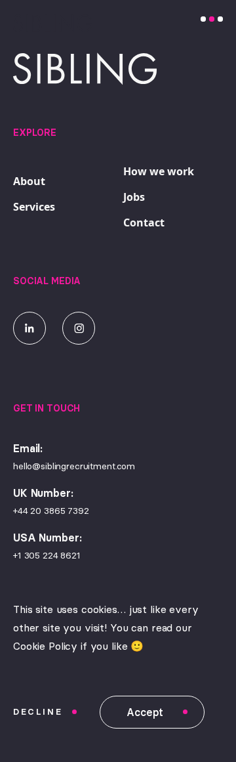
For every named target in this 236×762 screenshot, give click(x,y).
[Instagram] (78, 328)
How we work (158, 171)
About (29, 181)
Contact (144, 222)
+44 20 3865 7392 (51, 510)
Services (34, 207)
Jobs (134, 197)
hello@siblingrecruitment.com (74, 466)
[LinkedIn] (29, 328)
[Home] (39, 23)
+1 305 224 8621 (47, 555)
